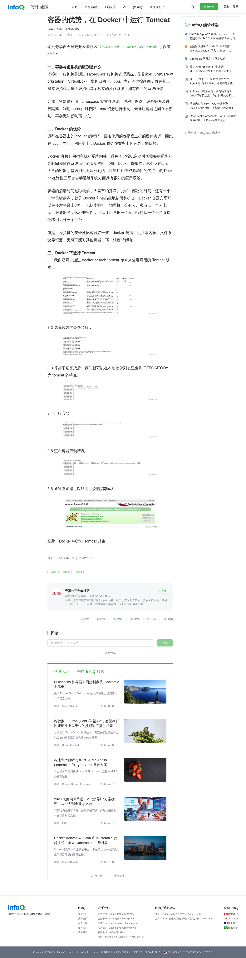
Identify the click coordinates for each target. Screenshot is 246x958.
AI (124, 7)
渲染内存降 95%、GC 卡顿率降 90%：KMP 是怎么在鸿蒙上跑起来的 (212, 105)
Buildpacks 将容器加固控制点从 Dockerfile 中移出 (86, 684)
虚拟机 (66, 572)
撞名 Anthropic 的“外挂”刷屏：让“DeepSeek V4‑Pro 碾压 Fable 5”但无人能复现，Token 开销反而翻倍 (212, 69)
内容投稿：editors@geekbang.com (116, 914)
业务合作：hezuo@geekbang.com (116, 918)
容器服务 (80, 572)
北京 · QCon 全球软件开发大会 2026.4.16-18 (178, 914)
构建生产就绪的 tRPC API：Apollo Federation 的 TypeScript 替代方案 (80, 762)
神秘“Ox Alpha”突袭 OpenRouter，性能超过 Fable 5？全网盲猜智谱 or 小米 (212, 36)
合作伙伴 (82, 923)
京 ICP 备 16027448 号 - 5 (146, 952)
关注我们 (82, 932)
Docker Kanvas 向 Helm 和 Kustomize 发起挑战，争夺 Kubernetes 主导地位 (85, 840)
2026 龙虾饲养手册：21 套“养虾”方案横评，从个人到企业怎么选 (84, 801)
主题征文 (110, 7)
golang (137, 7)
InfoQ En (233, 914)
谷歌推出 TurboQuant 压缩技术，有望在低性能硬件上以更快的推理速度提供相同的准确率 (86, 723)
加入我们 (82, 927)
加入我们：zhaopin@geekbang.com (117, 927)
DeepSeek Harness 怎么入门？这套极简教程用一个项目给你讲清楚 (213, 118)
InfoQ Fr (233, 923)
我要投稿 (82, 918)
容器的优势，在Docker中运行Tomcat (129, 47)
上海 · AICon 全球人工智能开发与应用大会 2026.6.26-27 (184, 918)
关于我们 (82, 914)
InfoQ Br (233, 927)
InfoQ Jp (233, 918)
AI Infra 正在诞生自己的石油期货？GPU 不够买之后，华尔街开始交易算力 (212, 94)
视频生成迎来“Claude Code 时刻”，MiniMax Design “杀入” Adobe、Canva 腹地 (210, 49)
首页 (75, 7)
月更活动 (91, 7)
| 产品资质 (207, 952)
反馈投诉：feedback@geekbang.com (117, 923)
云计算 (53, 572)
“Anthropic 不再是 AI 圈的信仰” (208, 58)
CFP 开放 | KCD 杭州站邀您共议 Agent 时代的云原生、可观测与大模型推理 (212, 81)
